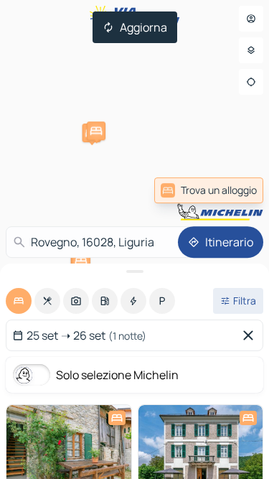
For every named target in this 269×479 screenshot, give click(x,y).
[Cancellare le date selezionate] (251, 335)
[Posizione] (251, 82)
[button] (96, 130)
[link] (208, 190)
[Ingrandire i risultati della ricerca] (134, 271)
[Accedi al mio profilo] (251, 19)
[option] (19, 301)
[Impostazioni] (251, 50)
